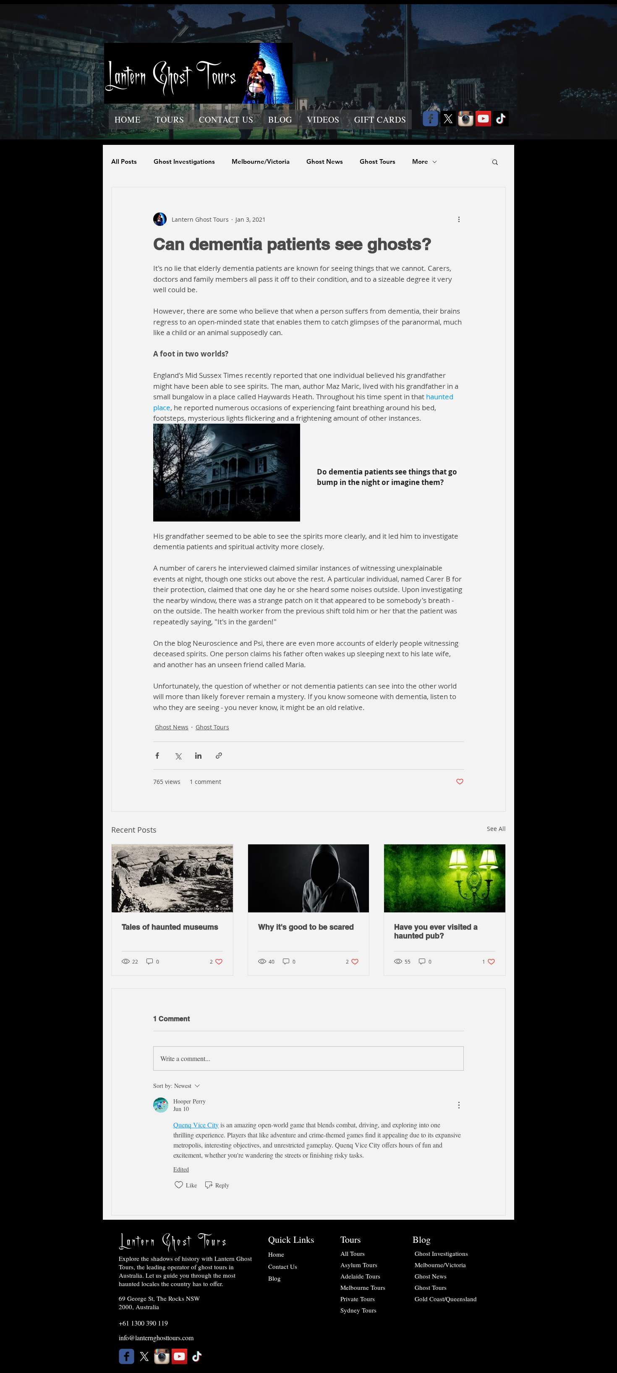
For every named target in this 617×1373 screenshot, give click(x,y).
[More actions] (459, 219)
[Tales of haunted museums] (172, 878)
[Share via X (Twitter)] (178, 756)
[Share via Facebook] (157, 756)
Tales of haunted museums (170, 926)
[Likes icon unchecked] (178, 1185)
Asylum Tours (358, 1264)
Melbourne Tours (362, 1287)
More (420, 161)
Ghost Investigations (184, 161)
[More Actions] (459, 1105)
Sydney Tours (358, 1310)
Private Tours (357, 1298)
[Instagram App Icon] (465, 118)
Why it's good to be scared (306, 926)
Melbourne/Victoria (261, 161)
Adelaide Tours (360, 1276)
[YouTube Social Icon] (483, 118)
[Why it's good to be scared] (308, 878)
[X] (448, 118)
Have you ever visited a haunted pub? (436, 931)
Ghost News (324, 161)
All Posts (124, 161)
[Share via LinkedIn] (198, 756)
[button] (169, 119)
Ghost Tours (377, 161)
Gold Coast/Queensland (446, 1298)
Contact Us (282, 1266)
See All (496, 829)
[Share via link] (219, 756)
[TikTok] (501, 118)
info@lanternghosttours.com (156, 1337)
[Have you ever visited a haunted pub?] (444, 878)
